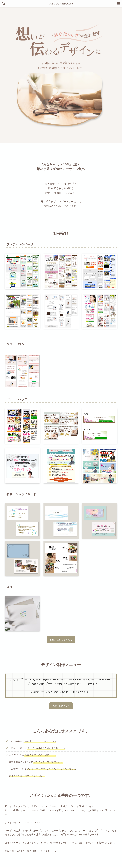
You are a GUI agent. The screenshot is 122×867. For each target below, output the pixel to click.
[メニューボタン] (118, 3)
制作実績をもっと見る (61, 639)
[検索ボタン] (3, 3)
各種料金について (61, 705)
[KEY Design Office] (61, 3)
